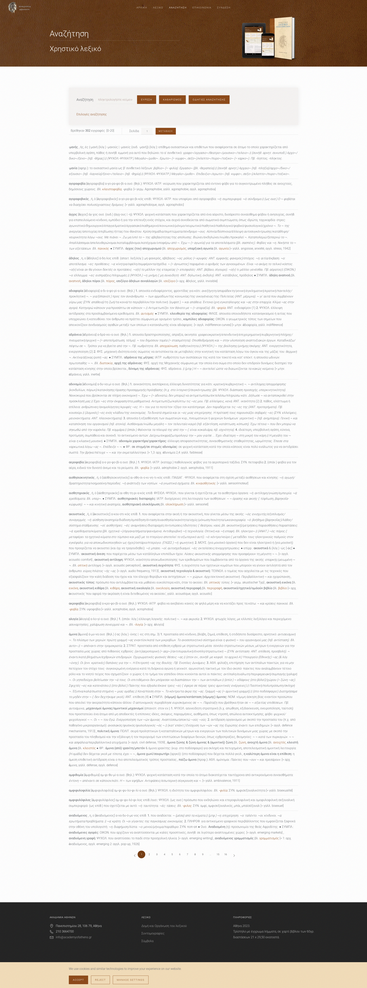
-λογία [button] (138, 624)
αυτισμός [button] (147, 313)
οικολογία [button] (163, 588)
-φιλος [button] (187, 806)
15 (218, 854)
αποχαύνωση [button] (169, 346)
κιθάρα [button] (115, 588)
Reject (100, 979)
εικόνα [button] (73, 588)
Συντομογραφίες (153, 933)
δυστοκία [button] (105, 363)
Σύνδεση (224, 7)
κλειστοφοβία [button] (111, 189)
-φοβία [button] (144, 468)
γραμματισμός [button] (269, 838)
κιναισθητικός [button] (205, 483)
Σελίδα (134, 131)
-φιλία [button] (223, 790)
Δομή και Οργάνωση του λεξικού (164, 926)
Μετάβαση (166, 131)
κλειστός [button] (89, 748)
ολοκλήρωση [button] (175, 504)
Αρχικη (141, 7)
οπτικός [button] (214, 582)
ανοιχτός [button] (279, 742)
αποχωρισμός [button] (176, 248)
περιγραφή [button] (214, 588)
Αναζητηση (178, 7)
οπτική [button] (82, 565)
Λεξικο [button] (158, 7)
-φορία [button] (221, 308)
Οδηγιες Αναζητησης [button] (209, 99)
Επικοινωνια (201, 7)
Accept (78, 979)
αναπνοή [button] (75, 281)
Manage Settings (131, 979)
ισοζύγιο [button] (169, 281)
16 (225, 854)
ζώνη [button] (242, 742)
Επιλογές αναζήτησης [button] (91, 114)
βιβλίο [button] (282, 588)
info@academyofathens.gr (74, 937)
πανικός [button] (103, 248)
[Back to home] (20, 7)
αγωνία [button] (224, 248)
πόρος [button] (110, 281)
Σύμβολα (147, 941)
